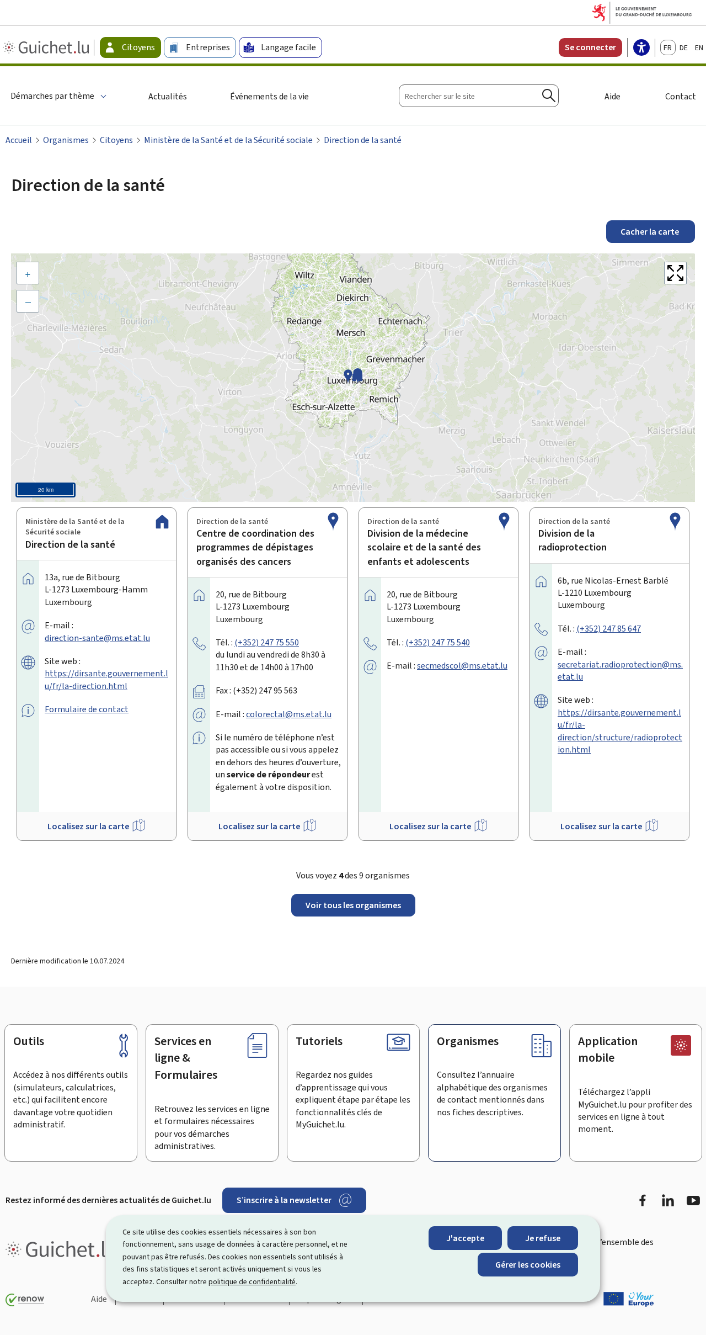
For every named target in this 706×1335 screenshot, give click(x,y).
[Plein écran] (675, 273)
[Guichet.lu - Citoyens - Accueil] (47, 47)
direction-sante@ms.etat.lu (97, 638)
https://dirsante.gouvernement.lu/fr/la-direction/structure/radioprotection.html (620, 731)
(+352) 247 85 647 (608, 628)
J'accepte (465, 1238)
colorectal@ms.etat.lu (288, 714)
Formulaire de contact (87, 709)
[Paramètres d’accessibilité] (641, 48)
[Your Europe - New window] (628, 1299)
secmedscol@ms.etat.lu (462, 665)
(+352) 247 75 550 (266, 642)
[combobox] (479, 95)
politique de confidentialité (252, 1281)
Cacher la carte (651, 231)
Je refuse (542, 1238)
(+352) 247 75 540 (437, 642)
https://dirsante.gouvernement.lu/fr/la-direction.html (106, 679)
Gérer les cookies (527, 1264)
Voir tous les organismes (353, 905)
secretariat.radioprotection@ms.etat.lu (620, 670)
